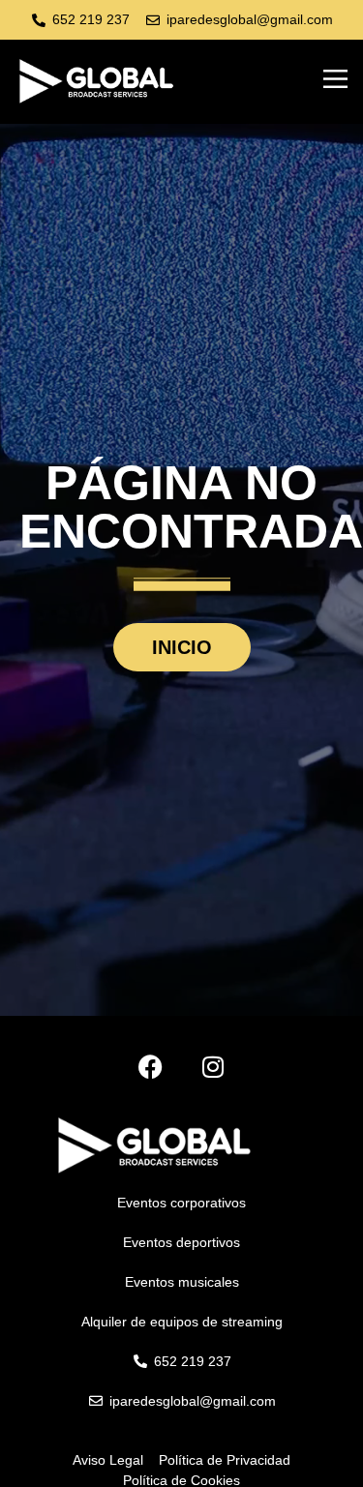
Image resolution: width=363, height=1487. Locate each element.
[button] (336, 81)
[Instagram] (213, 1067)
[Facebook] (150, 1067)
